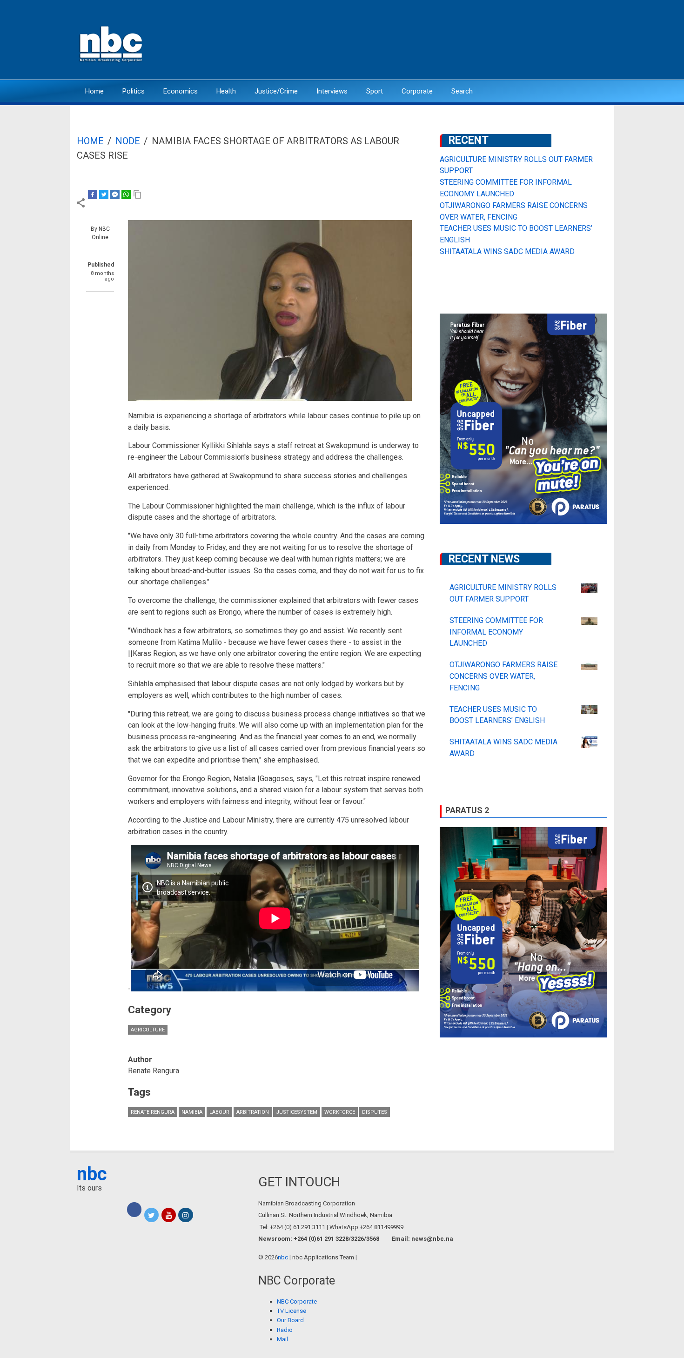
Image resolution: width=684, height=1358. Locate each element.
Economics (180, 91)
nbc (92, 1174)
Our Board (290, 1320)
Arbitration (252, 1112)
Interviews (332, 91)
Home (94, 91)
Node (127, 141)
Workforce (339, 1112)
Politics (133, 91)
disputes (374, 1112)
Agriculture (148, 1030)
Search (462, 91)
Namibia (191, 1112)
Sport (374, 91)
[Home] (112, 43)
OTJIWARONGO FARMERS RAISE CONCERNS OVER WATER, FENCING (503, 676)
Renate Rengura (152, 1112)
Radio (285, 1329)
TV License (291, 1310)
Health (226, 91)
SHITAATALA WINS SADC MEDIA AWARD (507, 251)
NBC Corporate (297, 1301)
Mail (282, 1339)
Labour (219, 1112)
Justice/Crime (276, 91)
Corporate (417, 91)
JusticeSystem (296, 1112)
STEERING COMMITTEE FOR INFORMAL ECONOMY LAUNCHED (496, 632)
